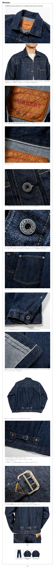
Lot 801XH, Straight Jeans (19, 558)
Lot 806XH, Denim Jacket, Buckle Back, (27, 558)
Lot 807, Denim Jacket (36, 558)
